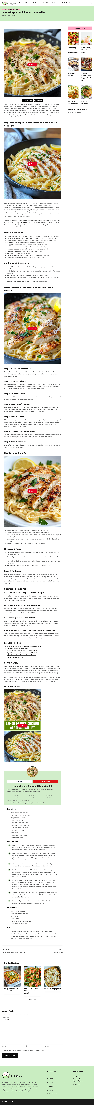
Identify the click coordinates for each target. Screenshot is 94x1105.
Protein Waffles (58, 951)
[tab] (29, 999)
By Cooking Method (52, 1094)
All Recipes (27, 3)
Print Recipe (39, 100)
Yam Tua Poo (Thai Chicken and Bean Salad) (31, 991)
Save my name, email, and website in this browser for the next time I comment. (23, 1050)
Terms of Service (78, 1081)
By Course (50, 1090)
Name (4, 1046)
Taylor (4, 15)
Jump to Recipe (28, 100)
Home (20, 3)
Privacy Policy (77, 1079)
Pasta (17, 9)
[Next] (58, 982)
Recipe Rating (6, 1017)
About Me (76, 1077)
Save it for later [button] (46, 781)
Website (47, 1046)
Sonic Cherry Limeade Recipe (86, 50)
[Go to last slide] (6, 982)
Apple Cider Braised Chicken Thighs (27, 223)
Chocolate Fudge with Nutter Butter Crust (14, 951)
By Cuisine (50, 1086)
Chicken (4, 9)
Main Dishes (11, 9)
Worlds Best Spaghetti (52, 989)
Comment (5, 1025)
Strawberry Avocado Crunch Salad (73, 50)
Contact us (76, 1084)
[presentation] (73, 38)
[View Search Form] (90, 2)
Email (26, 1046)
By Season (50, 1082)
